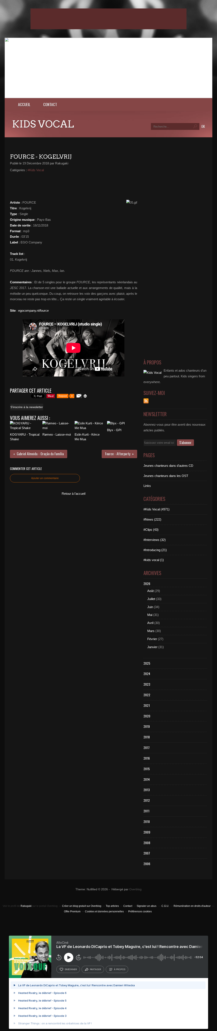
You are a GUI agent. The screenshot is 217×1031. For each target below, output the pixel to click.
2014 (146, 779)
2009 (146, 832)
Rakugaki (26, 906)
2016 (146, 758)
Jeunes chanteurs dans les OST (165, 476)
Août (150, 591)
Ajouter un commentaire (45, 478)
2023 (146, 684)
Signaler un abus (147, 906)
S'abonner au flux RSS (146, 400)
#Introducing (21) (155, 550)
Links (147, 486)
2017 (146, 747)
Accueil (24, 104)
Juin (150, 607)
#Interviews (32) (154, 540)
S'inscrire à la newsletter (26, 407)
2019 (146, 726)
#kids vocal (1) (153, 560)
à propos (119, 969)
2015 (146, 768)
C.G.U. (165, 906)
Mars (150, 631)
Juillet (151, 599)
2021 (146, 705)
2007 (146, 853)
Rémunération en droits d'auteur (192, 906)
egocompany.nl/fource (33, 310)
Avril (150, 623)
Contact (50, 104)
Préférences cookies (140, 911)
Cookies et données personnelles (104, 911)
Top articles (112, 906)
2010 (146, 821)
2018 (146, 737)
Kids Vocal (43, 124)
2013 (146, 789)
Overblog (135, 889)
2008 (146, 842)
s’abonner (71, 969)
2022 (146, 694)
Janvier (152, 647)
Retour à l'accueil (73, 493)
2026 (146, 583)
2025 (146, 663)
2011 (146, 811)
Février (152, 639)
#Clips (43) (151, 529)
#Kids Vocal (36, 170)
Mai (149, 615)
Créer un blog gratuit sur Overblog (81, 906)
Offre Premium (72, 911)
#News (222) (152, 519)
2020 (146, 716)
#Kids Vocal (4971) (156, 509)
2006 (146, 863)
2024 (146, 673)
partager (95, 969)
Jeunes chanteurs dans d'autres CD (168, 465)
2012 (146, 800)
